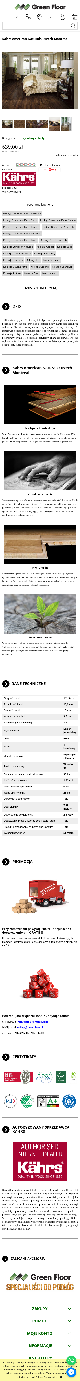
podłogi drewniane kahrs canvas (58, 220)
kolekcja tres (31, 273)
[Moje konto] (62, 17)
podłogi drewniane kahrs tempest (22, 233)
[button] (4, 16)
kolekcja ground (40, 266)
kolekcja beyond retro (15, 266)
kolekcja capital (45, 246)
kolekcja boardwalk (62, 266)
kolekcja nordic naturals (53, 240)
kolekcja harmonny (44, 253)
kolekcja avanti (50, 273)
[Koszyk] (74, 17)
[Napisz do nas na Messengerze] (71, 1372)
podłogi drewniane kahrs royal (20, 240)
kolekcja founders (13, 260)
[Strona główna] (40, 6)
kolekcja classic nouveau (17, 253)
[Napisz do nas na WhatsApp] (71, 1360)
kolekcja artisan (12, 273)
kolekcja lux (33, 260)
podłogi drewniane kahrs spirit (20, 220)
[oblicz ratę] (49, 170)
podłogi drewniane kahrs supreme (22, 213)
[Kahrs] (19, 178)
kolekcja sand (64, 246)
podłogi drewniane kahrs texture (21, 227)
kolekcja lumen (51, 260)
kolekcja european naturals (18, 246)
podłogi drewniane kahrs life (58, 227)
